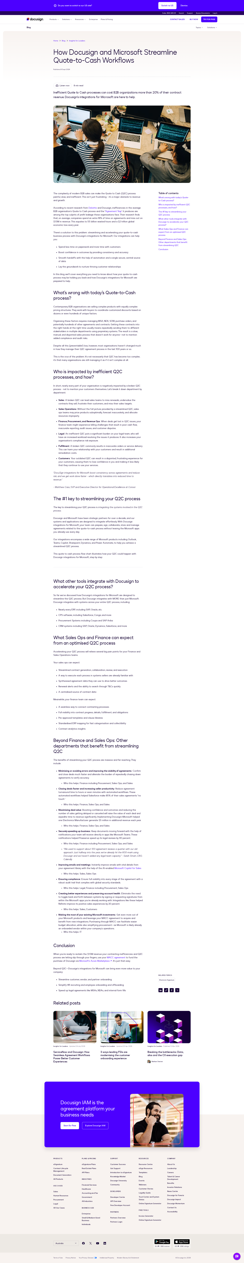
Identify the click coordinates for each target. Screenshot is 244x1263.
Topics (198, 27)
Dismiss (184, 5)
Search (181, 13)
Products (53, 19)
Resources (79, 19)
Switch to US (167, 5)
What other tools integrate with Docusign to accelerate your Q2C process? (173, 221)
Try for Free (209, 19)
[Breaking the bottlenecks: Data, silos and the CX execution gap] (169, 1027)
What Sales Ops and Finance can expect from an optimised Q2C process (173, 232)
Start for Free (70, 1125)
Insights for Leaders (77, 41)
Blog (63, 41)
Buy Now (194, 19)
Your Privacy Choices (86, 1258)
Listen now (65, 85)
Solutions (66, 19)
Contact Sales (177, 19)
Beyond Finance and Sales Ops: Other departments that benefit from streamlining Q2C (172, 242)
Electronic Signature (166, 980)
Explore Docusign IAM (95, 1125)
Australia (59, 1243)
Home (55, 41)
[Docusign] (35, 19)
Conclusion (163, 249)
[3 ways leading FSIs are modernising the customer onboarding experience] (122, 1027)
